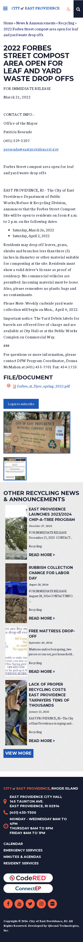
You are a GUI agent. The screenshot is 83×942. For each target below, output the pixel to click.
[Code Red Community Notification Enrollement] (28, 878)
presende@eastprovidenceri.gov (31, 148)
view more (18, 753)
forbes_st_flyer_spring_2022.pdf (43, 385)
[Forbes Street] (41, 432)
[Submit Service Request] (28, 888)
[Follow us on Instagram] (41, 903)
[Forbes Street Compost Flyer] (15, 468)
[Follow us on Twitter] (30, 903)
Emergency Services (23, 850)
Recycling (66, 22)
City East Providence (40, 788)
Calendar (13, 844)
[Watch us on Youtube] (19, 903)
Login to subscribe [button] (21, 404)
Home (8, 22)
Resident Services (21, 863)
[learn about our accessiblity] (69, 9)
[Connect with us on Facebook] (8, 903)
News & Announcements (36, 22)
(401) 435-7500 (23, 812)
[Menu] (5, 9)
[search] (78, 9)
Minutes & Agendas (22, 857)
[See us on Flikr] (52, 903)
